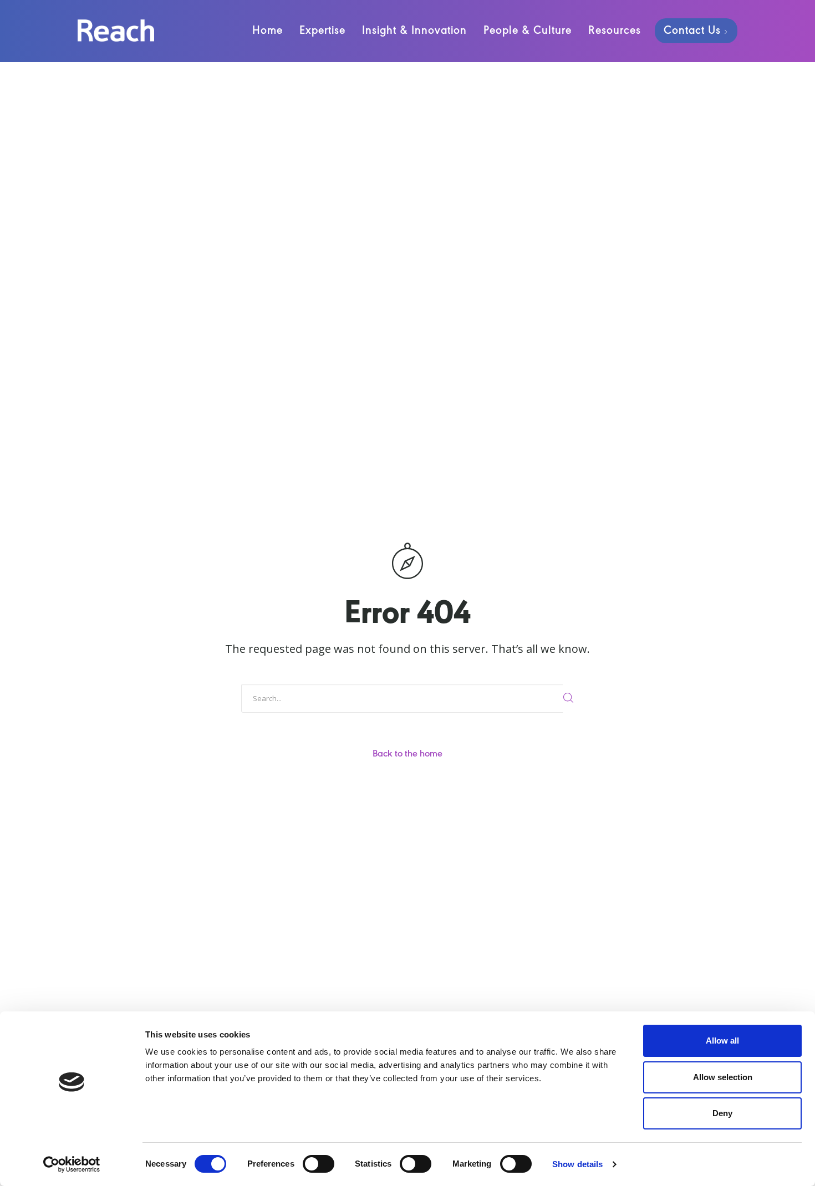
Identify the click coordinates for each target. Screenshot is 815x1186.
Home (267, 31)
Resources (614, 31)
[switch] (318, 1164)
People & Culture (527, 31)
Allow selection (722, 1077)
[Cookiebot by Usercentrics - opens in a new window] (71, 1164)
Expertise (322, 31)
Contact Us (692, 31)
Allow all (722, 1040)
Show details (577, 1164)
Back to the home (407, 754)
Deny (722, 1113)
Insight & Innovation (414, 31)
